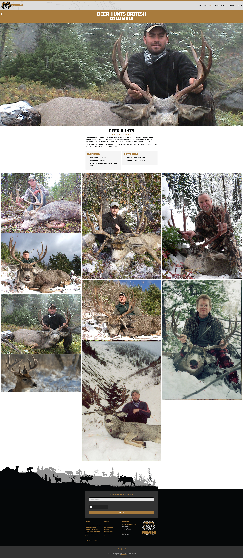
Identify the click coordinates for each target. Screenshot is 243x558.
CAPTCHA (91, 503)
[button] (1, 14)
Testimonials (106, 529)
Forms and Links (107, 533)
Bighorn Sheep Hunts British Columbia (93, 525)
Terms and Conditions (108, 527)
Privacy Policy (106, 525)
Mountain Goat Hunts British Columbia (93, 533)
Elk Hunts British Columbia (90, 527)
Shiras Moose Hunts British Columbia (92, 531)
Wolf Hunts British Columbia (91, 535)
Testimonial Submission (108, 531)
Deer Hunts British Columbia (91, 538)
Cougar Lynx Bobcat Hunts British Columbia (91, 541)
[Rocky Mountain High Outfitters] (12, 5)
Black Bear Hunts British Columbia (92, 529)
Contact (105, 538)
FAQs (105, 535)
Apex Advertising (124, 554)
